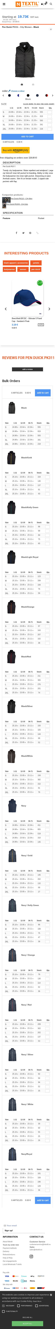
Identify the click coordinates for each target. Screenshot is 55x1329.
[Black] (28, 95)
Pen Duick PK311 (9, 167)
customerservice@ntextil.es (40, 1244)
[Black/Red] (46, 95)
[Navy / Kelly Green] (9, 95)
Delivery (6, 1251)
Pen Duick (7, 27)
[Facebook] (16, 233)
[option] (27, 60)
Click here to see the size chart (38, 104)
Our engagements (10, 1261)
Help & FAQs (8, 1258)
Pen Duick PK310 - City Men (21, 199)
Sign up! (9, 1230)
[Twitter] (23, 233)
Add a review (27, 369)
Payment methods (10, 1248)
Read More (37, 1301)
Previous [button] (6, 61)
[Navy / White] (18, 95)
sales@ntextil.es (36, 1250)
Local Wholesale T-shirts (12, 1264)
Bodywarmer (9, 269)
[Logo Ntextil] (27, 4)
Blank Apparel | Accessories (16, 263)
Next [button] (51, 61)
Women (23, 269)
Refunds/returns (9, 1255)
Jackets (36, 263)
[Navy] (37, 95)
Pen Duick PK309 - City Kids (17, 204)
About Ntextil (8, 1242)
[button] (42, 4)
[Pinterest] (30, 233)
